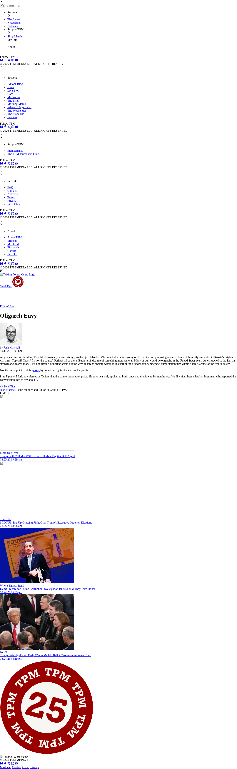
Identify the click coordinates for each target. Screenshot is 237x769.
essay (36, 370)
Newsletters (14, 22)
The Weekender (16, 110)
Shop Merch (14, 36)
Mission (12, 240)
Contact (11, 190)
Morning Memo (16, 103)
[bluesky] (1, 60)
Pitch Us (12, 254)
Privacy (11, 200)
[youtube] (16, 60)
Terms (11, 197)
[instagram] (12, 60)
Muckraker (13, 97)
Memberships (15, 150)
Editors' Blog (15, 83)
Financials (13, 247)
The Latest (13, 19)
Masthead (13, 244)
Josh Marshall (12, 347)
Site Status (13, 204)
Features (12, 117)
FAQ (10, 187)
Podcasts (12, 26)
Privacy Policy (30, 767)
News (10, 87)
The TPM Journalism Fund (23, 154)
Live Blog (13, 90)
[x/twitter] (9, 60)
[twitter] (8, 763)
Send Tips (6, 286)
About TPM (14, 237)
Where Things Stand (19, 107)
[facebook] (5, 60)
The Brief (13, 100)
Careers (11, 250)
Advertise (13, 194)
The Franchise (15, 113)
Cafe (10, 93)
